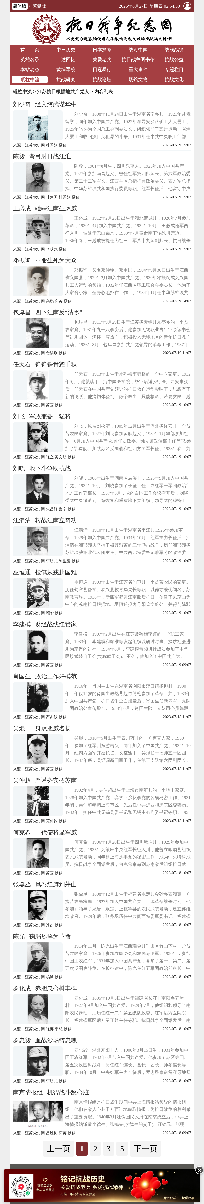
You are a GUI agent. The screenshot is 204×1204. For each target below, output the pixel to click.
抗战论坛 (102, 79)
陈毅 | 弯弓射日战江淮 (42, 156)
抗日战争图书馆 (138, 59)
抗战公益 (174, 59)
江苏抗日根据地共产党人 (63, 91)
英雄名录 (29, 59)
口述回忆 (65, 59)
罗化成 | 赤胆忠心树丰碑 (45, 988)
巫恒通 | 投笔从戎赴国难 (45, 572)
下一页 (145, 1148)
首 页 (29, 49)
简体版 (19, 6)
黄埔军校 (65, 69)
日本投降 (102, 49)
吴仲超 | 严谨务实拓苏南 (45, 780)
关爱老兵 (102, 59)
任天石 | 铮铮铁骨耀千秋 (45, 364)
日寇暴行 (102, 69)
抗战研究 (65, 79)
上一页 (58, 1148)
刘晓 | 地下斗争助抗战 (42, 468)
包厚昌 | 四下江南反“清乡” (47, 312)
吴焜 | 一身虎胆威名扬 (42, 728)
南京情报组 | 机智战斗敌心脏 (51, 1092)
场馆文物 (138, 79)
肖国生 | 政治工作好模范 (45, 676)
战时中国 (138, 49)
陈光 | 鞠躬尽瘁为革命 (42, 936)
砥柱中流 (29, 79)
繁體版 (39, 6)
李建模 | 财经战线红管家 (45, 624)
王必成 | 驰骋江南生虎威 (45, 208)
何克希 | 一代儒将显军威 (45, 832)
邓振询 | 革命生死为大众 (45, 260)
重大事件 (138, 69)
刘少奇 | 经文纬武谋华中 (45, 104)
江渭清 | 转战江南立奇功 (45, 520)
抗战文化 (174, 79)
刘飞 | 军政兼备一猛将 (42, 416)
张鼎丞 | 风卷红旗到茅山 (45, 884)
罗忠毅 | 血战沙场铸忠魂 (45, 1040)
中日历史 (65, 49)
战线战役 (174, 49)
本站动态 (29, 69)
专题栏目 (174, 69)
